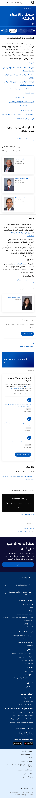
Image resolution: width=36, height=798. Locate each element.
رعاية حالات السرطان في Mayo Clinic (20, 89)
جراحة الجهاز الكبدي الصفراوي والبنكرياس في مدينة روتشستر (19, 83)
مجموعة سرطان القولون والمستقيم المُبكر (18, 115)
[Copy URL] (7, 503)
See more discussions (23, 454)
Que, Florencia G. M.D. (14, 297)
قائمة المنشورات (20, 264)
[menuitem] (23, 30)
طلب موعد (28, 24)
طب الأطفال (29, 93)
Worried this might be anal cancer (21, 442)
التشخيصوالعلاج (23, 30)
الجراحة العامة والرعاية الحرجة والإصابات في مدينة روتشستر (18, 69)
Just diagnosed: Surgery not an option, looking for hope (18, 424)
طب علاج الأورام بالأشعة (25, 106)
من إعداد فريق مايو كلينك (27, 320)
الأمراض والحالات (27, 9)
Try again (18, 507)
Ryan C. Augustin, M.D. (22, 178)
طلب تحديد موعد (27, 334)
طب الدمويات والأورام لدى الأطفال (21, 102)
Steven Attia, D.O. (20, 159)
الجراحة (31, 63)
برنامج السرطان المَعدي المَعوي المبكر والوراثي (20, 76)
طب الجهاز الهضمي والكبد (24, 98)
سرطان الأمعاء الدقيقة (25, 531)
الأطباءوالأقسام (13, 30)
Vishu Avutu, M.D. (20, 198)
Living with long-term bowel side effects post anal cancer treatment (18, 405)
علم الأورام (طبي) (27, 110)
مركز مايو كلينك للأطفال (25, 119)
